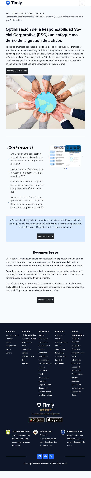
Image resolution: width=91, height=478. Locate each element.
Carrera (9, 353)
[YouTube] (45, 456)
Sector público (61, 349)
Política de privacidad (58, 464)
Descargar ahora (45, 236)
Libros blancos (34, 13)
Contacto (9, 339)
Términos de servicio (41, 464)
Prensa (8, 342)
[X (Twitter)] (51, 456)
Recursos (19, 13)
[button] (48, 156)
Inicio (8, 13)
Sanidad (58, 360)
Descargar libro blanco (17, 70)
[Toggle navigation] (82, 3)
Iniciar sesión (30, 335)
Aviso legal (28, 464)
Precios (25, 363)
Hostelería (59, 363)
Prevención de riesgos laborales (77, 377)
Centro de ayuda (29, 339)
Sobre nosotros (12, 335)
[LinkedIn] (39, 456)
